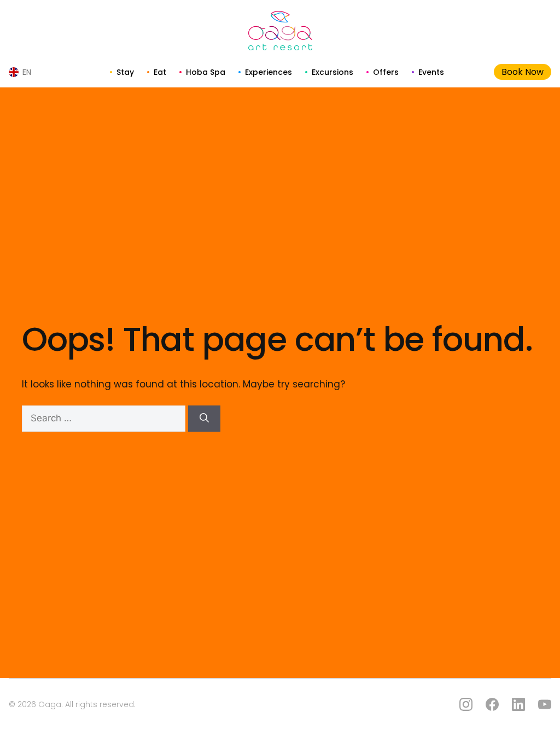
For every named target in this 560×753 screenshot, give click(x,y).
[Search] (204, 418)
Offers (386, 72)
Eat (160, 72)
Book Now (522, 72)
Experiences (268, 72)
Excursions (332, 72)
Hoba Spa (205, 72)
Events (431, 72)
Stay (125, 72)
